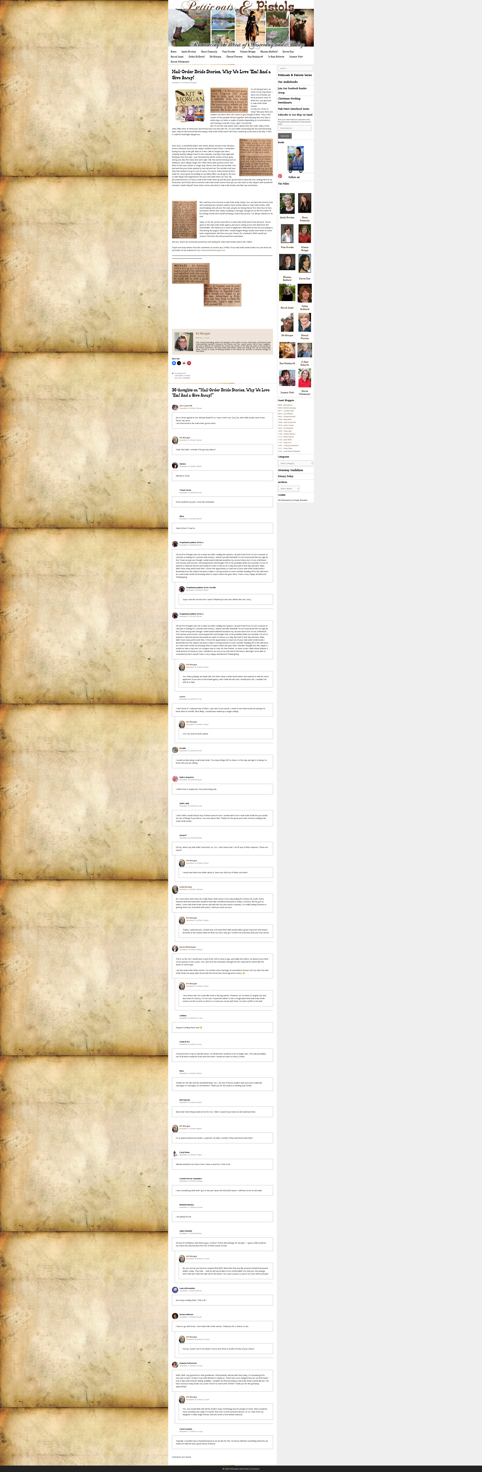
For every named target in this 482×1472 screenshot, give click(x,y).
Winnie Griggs (247, 51)
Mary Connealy (209, 51)
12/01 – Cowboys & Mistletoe (288, 445)
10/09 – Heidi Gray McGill (287, 422)
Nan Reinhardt (255, 56)
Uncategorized (180, 373)
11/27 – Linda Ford (284, 443)
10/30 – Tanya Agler (285, 431)
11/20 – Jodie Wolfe (285, 440)
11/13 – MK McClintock (286, 437)
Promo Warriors (300, 500)
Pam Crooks (228, 51)
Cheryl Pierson (234, 56)
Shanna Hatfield (269, 51)
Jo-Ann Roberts (276, 56)
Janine (182, 696)
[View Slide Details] (301, 158)
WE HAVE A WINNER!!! (182, 378)
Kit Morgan (215, 56)
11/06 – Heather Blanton (286, 434)
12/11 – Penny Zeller (285, 448)
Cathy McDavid (197, 56)
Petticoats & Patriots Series (295, 75)
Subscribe (285, 136)
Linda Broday (189, 51)
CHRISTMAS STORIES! (183, 375)
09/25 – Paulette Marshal (286, 417)
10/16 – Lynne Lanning (286, 425)
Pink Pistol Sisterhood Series (293, 109)
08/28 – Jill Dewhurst (285, 405)
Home (173, 51)
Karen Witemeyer (180, 61)
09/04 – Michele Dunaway (287, 408)
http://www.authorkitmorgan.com (210, 250)
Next (301, 171)
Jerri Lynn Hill (185, 405)
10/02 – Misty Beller (285, 419)
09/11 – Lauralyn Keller (286, 411)
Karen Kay (288, 51)
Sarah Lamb (177, 56)
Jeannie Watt (296, 56)
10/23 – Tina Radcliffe (285, 428)
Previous (290, 171)
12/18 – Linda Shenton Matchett (289, 451)
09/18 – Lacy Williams (285, 414)
